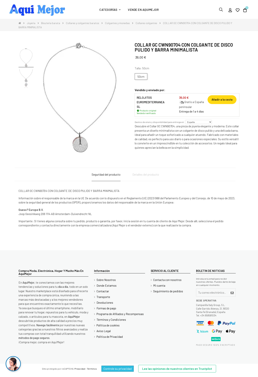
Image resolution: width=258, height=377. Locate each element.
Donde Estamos (107, 285)
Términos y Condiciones (111, 319)
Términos (92, 368)
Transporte (103, 297)
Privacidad (79, 368)
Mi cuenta (159, 285)
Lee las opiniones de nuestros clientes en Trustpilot (177, 368)
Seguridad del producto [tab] (106, 174)
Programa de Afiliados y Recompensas (120, 314)
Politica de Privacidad (110, 336)
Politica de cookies (108, 325)
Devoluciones (105, 302)
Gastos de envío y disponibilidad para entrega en (159, 122)
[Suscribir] (232, 292)
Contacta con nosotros (167, 280)
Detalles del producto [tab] (145, 174)
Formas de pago (106, 308)
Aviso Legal (104, 331)
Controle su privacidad (118, 368)
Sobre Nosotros (106, 280)
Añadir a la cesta (222, 99)
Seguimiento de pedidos (168, 291)
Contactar (103, 291)
